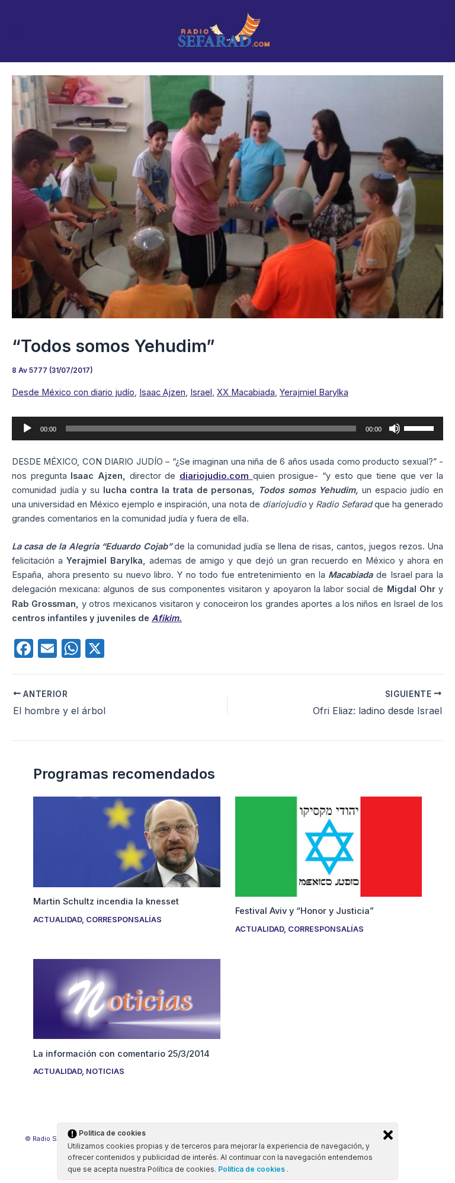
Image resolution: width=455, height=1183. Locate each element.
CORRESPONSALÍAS (124, 919)
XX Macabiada (246, 392)
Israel (201, 392)
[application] (227, 428)
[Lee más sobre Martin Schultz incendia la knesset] (126, 841)
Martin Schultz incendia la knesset (106, 901)
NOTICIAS (105, 1071)
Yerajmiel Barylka (314, 392)
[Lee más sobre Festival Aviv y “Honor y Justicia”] (328, 846)
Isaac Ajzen (162, 392)
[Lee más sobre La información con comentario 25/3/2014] (126, 998)
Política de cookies (252, 1169)
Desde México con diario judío (73, 392)
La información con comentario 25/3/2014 (121, 1053)
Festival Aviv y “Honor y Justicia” (304, 911)
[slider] (420, 427)
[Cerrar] (388, 1135)
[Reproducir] (27, 428)
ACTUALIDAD (57, 919)
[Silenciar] (394, 428)
